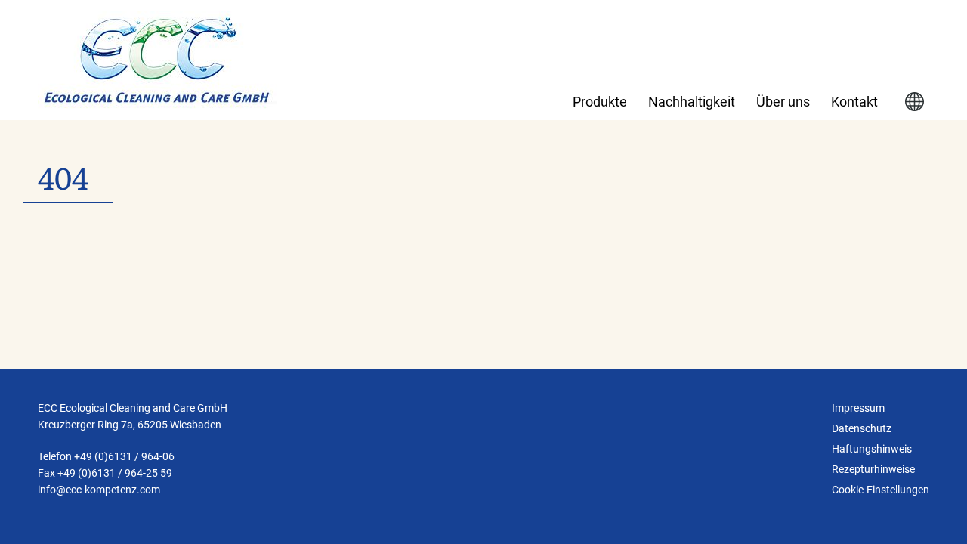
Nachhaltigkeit (691, 102)
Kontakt (854, 102)
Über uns (783, 102)
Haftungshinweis (872, 449)
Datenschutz (861, 428)
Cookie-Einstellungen (880, 490)
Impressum (858, 408)
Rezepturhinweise (873, 469)
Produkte (600, 102)
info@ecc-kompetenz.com (99, 490)
